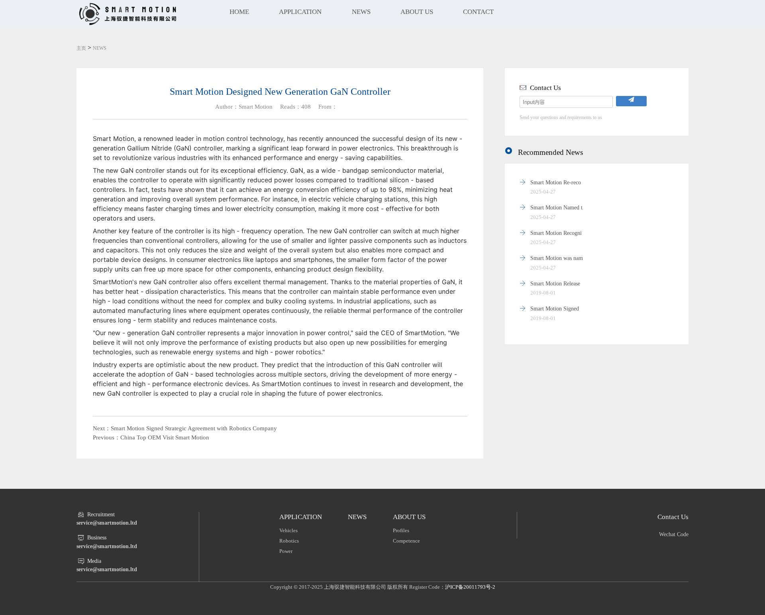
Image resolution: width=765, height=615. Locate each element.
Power (285, 551)
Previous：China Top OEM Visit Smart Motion (151, 437)
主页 (81, 48)
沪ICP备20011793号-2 (470, 587)
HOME (239, 12)
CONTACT (478, 12)
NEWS (361, 12)
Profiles (401, 530)
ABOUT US (416, 12)
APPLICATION (300, 12)
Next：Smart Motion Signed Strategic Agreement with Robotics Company (185, 428)
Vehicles (288, 530)
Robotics (289, 541)
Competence (406, 541)
